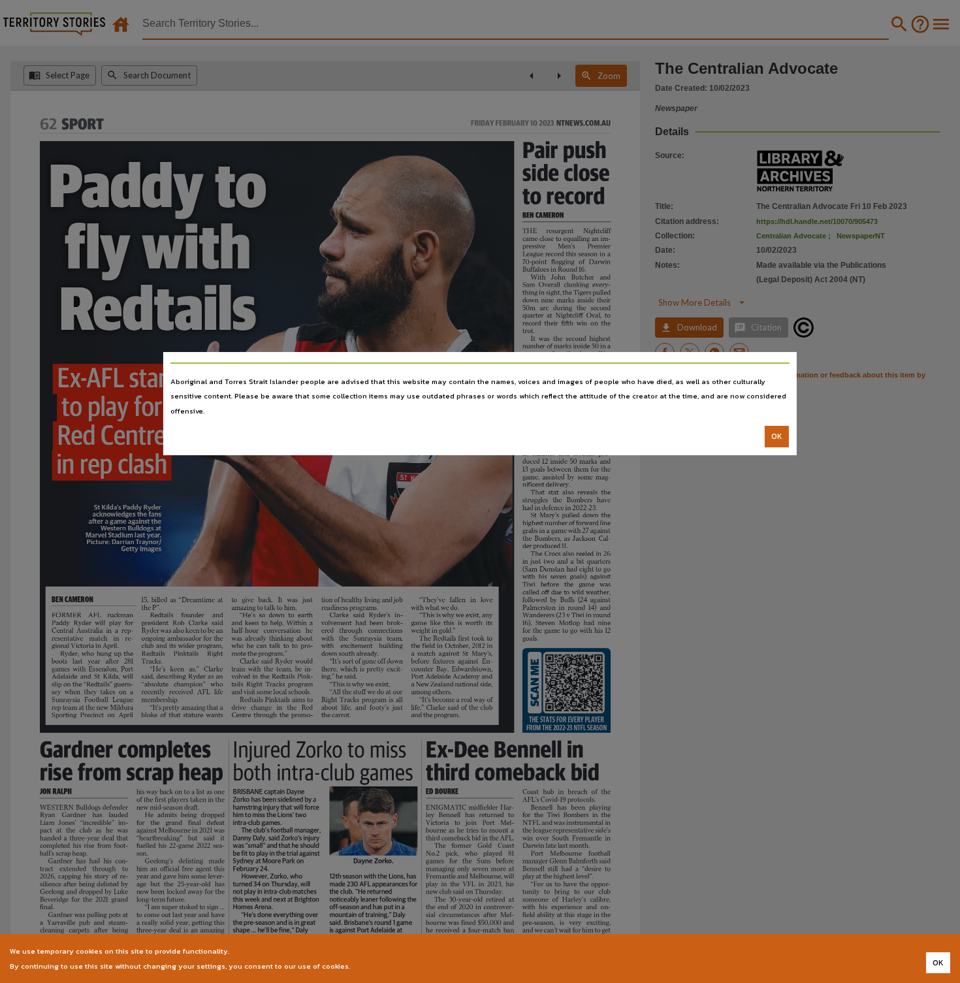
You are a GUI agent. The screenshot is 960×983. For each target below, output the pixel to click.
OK (776, 436)
